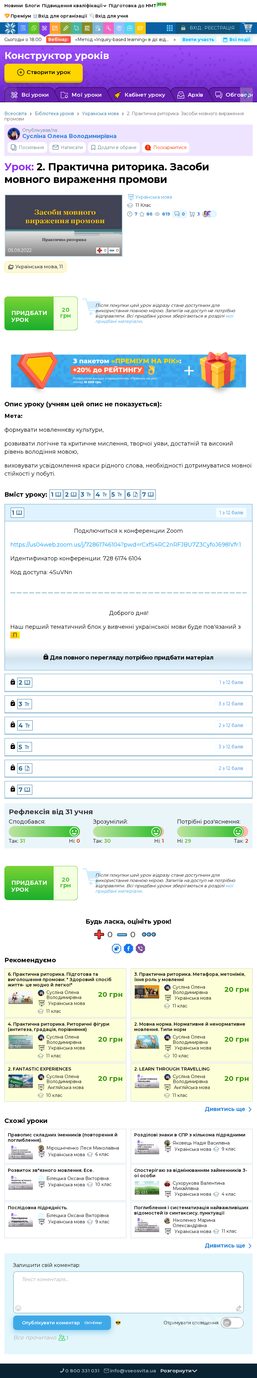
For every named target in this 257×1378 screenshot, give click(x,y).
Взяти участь (198, 39)
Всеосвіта (15, 113)
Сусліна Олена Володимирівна (69, 136)
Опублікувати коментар (62, 1323)
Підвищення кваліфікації (74, 5)
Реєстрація (219, 28)
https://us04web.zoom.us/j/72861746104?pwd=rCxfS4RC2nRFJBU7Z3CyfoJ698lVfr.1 (125, 544)
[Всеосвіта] (10, 28)
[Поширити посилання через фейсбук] (128, 948)
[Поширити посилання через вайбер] (140, 948)
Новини (13, 5)
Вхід (195, 28)
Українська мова (100, 113)
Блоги (32, 5)
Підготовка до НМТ (137, 5)
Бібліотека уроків (54, 113)
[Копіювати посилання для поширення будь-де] (116, 948)
